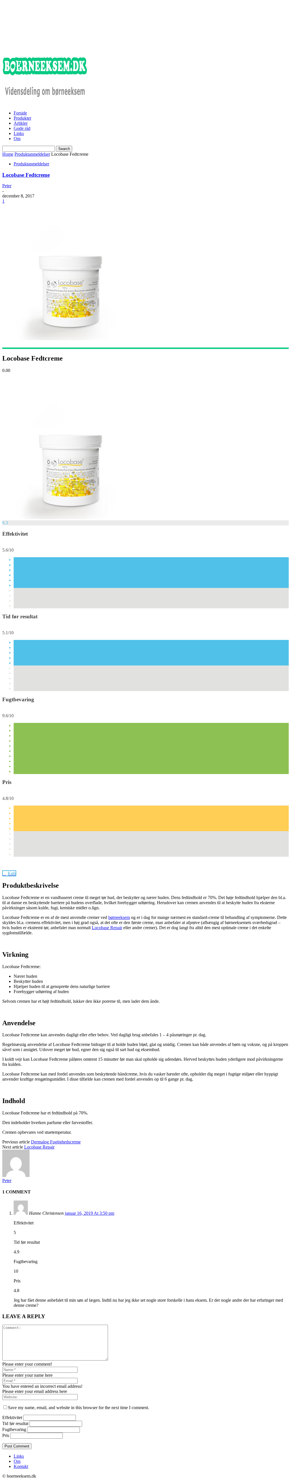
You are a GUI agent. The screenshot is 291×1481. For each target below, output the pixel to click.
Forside (20, 113)
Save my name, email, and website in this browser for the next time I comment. (78, 1407)
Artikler (21, 123)
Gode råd (22, 128)
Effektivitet (12, 1417)
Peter (6, 185)
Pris (5, 1435)
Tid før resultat (15, 1423)
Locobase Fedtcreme (26, 175)
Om (17, 138)
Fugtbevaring (14, 1429)
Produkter (22, 118)
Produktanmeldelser (32, 154)
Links (19, 133)
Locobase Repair (107, 927)
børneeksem (119, 917)
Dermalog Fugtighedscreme (56, 1141)
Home (7, 154)
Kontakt (21, 1466)
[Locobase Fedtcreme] (70, 517)
